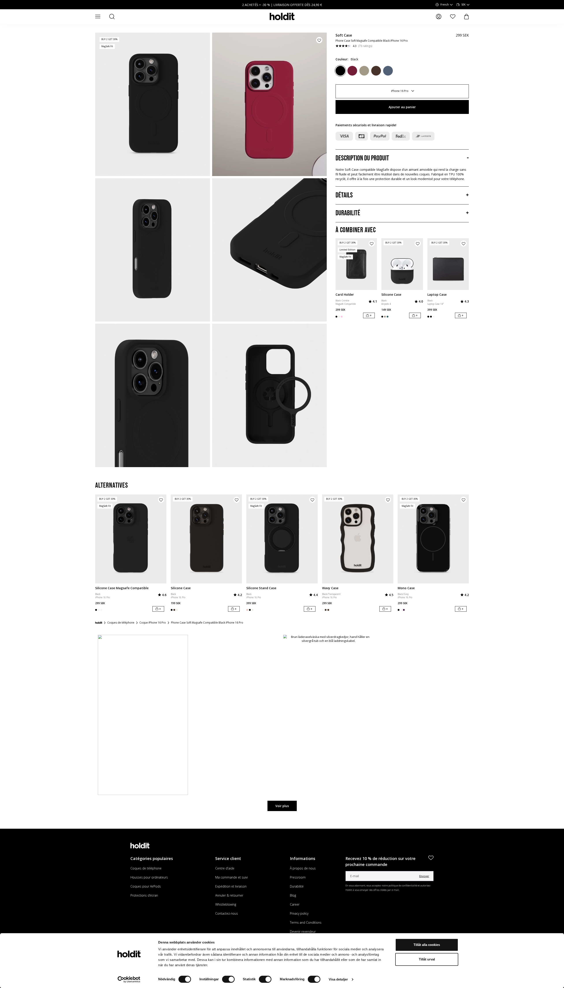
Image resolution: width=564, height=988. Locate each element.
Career (294, 904)
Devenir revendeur (303, 931)
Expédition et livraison (231, 886)
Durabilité (297, 886)
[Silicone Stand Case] (281, 538)
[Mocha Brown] (364, 71)
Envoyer (424, 876)
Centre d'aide (224, 868)
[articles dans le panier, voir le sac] (466, 16)
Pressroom (298, 877)
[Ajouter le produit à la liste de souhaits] (319, 40)
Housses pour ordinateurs (149, 877)
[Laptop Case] (448, 264)
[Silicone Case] (402, 264)
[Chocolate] (376, 71)
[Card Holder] (356, 264)
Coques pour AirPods (145, 886)
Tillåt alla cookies (427, 945)
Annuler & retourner (229, 895)
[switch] (228, 979)
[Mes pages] (438, 16)
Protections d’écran (144, 895)
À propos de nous (303, 868)
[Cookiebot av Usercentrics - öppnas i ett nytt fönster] (129, 979)
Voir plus (282, 806)
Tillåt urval (427, 959)
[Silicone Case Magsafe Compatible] (130, 538)
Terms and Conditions (305, 922)
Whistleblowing (225, 904)
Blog (293, 895)
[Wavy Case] (357, 538)
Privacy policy (299, 913)
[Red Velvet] (352, 71)
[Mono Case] (433, 538)
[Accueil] (98, 623)
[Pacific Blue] (388, 71)
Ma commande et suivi (231, 877)
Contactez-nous (226, 913)
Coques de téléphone (145, 868)
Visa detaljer (338, 979)
